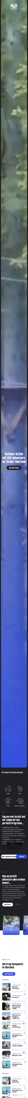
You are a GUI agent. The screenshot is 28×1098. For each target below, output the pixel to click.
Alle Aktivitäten (14, 468)
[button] (18, 944)
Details (21, 857)
